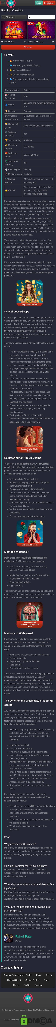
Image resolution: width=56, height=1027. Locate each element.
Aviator (29, 1010)
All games (28, 47)
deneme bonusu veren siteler (18, 975)
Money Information (11, 1020)
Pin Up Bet (37, 1010)
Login (38, 3)
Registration (49, 3)
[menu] (3, 3)
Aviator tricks (48, 1010)
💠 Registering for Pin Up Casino (25, 65)
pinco (39, 975)
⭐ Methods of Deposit (20, 70)
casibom (39, 985)
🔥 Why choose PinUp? (21, 61)
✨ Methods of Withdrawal (22, 75)
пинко (16, 985)
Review (5, 1010)
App (11, 1010)
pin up (49, 975)
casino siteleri (14, 980)
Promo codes (19, 1010)
